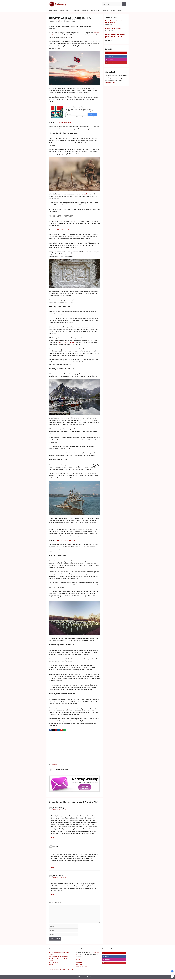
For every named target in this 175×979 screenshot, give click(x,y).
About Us (78, 959)
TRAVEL (113, 10)
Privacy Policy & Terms (81, 966)
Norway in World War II (64, 122)
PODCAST (68, 10)
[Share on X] (53, 730)
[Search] (124, 4)
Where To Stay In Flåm (54, 967)
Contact (77, 969)
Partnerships (79, 962)
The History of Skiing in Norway (66, 540)
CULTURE (120, 10)
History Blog (57, 20)
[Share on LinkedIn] (58, 730)
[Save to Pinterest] (56, 730)
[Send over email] (64, 730)
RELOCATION (76, 10)
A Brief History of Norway (64, 230)
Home (50, 20)
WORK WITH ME (53, 10)
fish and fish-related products (66, 342)
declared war (85, 194)
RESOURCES (85, 10)
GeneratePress (95, 976)
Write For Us (79, 964)
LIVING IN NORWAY (95, 10)
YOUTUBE (62, 10)
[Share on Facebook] (50, 730)
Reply (52, 837)
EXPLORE (105, 10)
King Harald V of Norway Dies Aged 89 (58, 956)
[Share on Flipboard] (61, 730)
